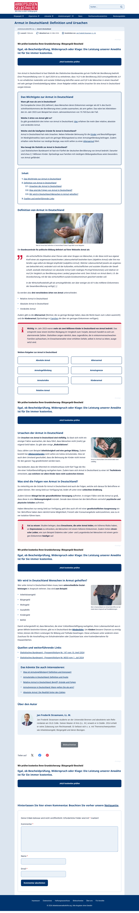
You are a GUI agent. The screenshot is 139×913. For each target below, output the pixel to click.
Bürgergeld (18, 16)
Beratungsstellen (119, 16)
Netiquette (111, 805)
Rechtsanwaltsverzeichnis (97, 16)
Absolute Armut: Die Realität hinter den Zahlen (44, 692)
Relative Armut (43, 390)
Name (24, 856)
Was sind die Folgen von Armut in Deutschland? (50, 190)
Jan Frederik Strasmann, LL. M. (86, 33)
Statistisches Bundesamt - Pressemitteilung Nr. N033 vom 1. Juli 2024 (52, 657)
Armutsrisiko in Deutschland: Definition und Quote (45, 677)
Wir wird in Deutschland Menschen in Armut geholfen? (53, 194)
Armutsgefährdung (42, 370)
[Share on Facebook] (39, 755)
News (80, 16)
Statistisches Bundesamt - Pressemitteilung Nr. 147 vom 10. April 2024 (52, 652)
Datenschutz (47, 901)
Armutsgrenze (96, 370)
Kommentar (27, 824)
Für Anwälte (100, 901)
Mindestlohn (78, 629)
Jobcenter (47, 16)
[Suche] (121, 7)
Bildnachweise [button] (69, 744)
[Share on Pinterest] (47, 755)
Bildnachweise (78, 901)
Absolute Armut (43, 360)
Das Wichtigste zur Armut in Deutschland (42, 179)
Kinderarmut (96, 380)
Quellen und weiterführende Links (39, 198)
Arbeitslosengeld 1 (64, 16)
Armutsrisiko (43, 380)
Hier (76, 121)
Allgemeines (32, 16)
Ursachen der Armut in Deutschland (45, 186)
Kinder (93, 134)
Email (24, 869)
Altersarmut (88, 141)
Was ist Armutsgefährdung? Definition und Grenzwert (47, 672)
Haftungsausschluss (62, 901)
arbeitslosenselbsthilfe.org (26, 29)
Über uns (89, 901)
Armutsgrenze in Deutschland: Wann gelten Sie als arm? (48, 687)
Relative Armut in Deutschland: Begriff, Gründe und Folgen (49, 682)
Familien (54, 318)
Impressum (36, 901)
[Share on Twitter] (32, 755)
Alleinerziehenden (36, 454)
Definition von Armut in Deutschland (40, 183)
